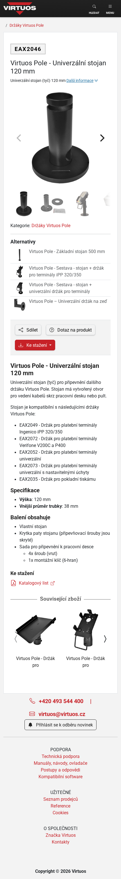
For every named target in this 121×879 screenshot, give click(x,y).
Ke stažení (36, 345)
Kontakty (61, 842)
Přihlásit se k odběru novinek (64, 725)
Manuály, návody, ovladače (60, 763)
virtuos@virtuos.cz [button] (61, 713)
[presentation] (16, 639)
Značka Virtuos (61, 835)
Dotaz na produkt (74, 330)
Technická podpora (61, 756)
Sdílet (31, 330)
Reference (60, 806)
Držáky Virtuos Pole (51, 225)
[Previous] (19, 138)
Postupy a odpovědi (60, 770)
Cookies (60, 812)
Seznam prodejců (60, 799)
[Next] (101, 138)
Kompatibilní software (60, 776)
